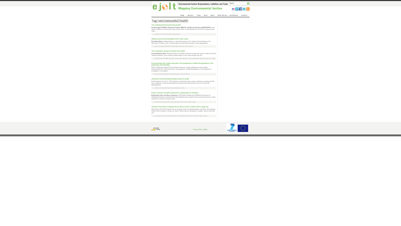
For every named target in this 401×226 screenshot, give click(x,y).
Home (182, 15)
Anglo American (158, 58)
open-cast (205, 58)
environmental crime (160, 115)
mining (200, 58)
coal (176, 58)
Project (190, 15)
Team (199, 15)
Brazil (156, 74)
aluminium (157, 34)
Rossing (185, 102)
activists (157, 88)
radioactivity (173, 102)
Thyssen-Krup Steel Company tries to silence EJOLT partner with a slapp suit (179, 107)
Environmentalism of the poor (177, 46)
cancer (156, 46)
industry (173, 34)
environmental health (165, 34)
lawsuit (205, 115)
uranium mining (191, 102)
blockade (171, 58)
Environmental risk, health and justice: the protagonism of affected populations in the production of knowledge (182, 64)
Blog (205, 15)
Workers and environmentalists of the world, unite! (169, 39)
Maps (212, 15)
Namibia (168, 102)
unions (186, 46)
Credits (205, 129)
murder (172, 88)
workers (191, 46)
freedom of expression (193, 115)
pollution (178, 34)
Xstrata (213, 58)
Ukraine (183, 88)
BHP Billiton (166, 58)
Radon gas (179, 102)
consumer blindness (182, 58)
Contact (244, 15)
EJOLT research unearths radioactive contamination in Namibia (174, 93)
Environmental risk (185, 74)
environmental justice (174, 74)
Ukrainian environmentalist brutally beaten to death (170, 79)
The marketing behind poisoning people (166, 25)
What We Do (222, 15)
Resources (234, 15)
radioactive (177, 88)
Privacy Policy (197, 129)
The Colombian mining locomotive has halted (168, 51)
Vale (210, 58)
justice (201, 115)
